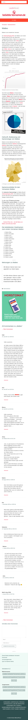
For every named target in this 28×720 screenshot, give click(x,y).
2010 (7, 52)
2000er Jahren (7, 49)
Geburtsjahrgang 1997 (7, 194)
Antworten (6, 380)
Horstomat (4, 657)
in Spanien (14, 106)
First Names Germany (18, 709)
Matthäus (15, 143)
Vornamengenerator (7, 659)
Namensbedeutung (8, 707)
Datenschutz (8, 703)
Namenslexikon (11, 24)
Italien (21, 102)
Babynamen (6, 709)
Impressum (14, 702)
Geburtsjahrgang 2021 (9, 35)
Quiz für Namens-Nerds (8, 661)
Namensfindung (20, 707)
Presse (21, 702)
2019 (17, 40)
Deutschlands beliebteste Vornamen (10, 655)
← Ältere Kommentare (7, 329)
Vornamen (4, 24)
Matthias (4, 145)
